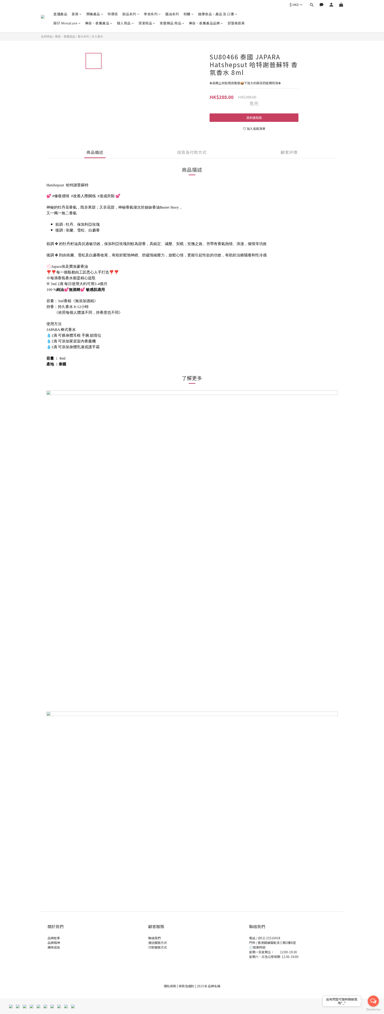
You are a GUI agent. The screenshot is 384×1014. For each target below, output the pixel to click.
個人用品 (124, 23)
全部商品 (46, 36)
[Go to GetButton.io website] (373, 1009)
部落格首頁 (236, 23)
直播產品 (60, 14)
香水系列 (83, 36)
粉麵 (187, 14)
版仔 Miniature (65, 23)
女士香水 (97, 36)
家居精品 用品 (170, 23)
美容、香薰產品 (97, 23)
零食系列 (151, 14)
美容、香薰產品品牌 (204, 23)
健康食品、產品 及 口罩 (216, 14)
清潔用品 (145, 23)
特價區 (113, 14)
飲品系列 (129, 14)
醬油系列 (172, 14)
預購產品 (93, 14)
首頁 (75, 14)
